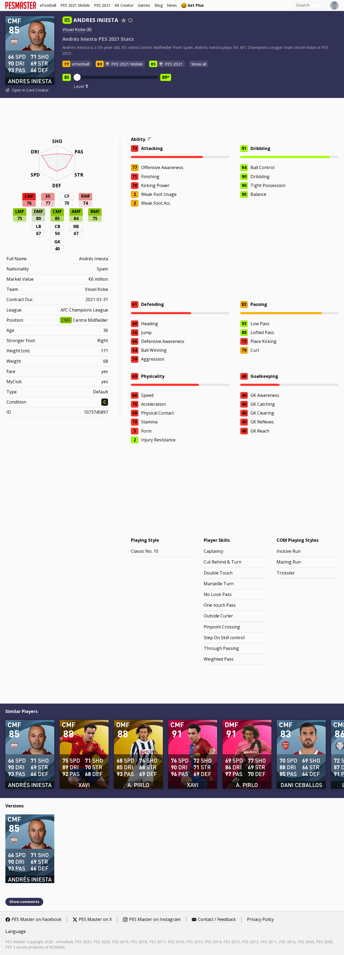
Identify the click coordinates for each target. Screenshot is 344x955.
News (172, 5)
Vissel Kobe (73, 29)
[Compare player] (130, 20)
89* (165, 77)
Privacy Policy (260, 919)
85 (66, 77)
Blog (159, 5)
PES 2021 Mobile (75, 5)
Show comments (24, 901)
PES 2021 (102, 5)
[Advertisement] (172, 118)
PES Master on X (95, 919)
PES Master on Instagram (155, 919)
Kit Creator (124, 5)
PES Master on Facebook (37, 919)
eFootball (48, 5)
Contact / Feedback (217, 919)
